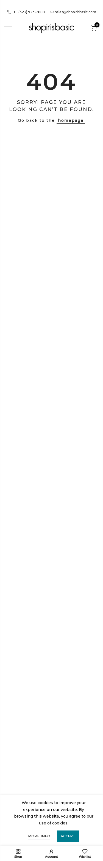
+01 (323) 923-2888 (28, 12)
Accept (68, 836)
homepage (71, 120)
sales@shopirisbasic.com (75, 12)
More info (39, 836)
